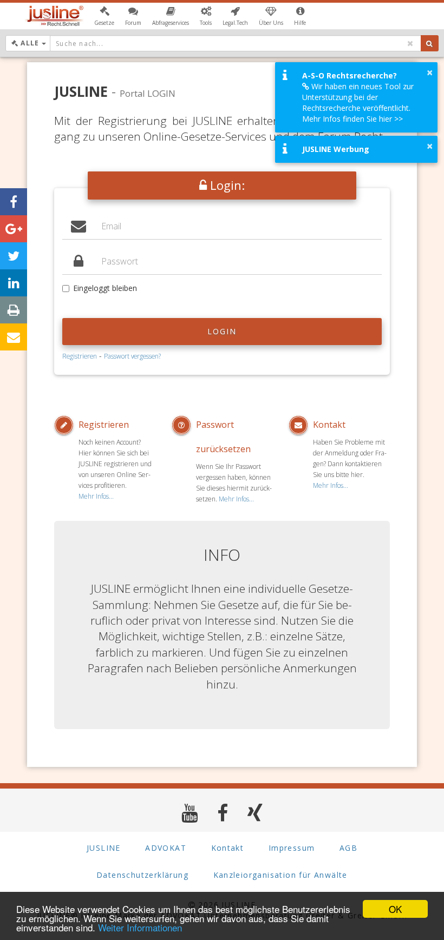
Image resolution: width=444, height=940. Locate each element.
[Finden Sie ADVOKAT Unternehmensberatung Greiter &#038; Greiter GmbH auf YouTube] (189, 812)
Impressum (292, 848)
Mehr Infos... (96, 496)
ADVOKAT (165, 848)
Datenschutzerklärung (142, 875)
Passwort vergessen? (132, 356)
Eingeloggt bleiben (105, 288)
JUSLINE (104, 848)
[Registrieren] (66, 425)
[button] (104, 16)
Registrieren (79, 356)
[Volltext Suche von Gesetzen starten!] (430, 43)
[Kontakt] (301, 425)
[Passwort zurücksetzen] (184, 425)
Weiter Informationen (140, 927)
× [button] (430, 72)
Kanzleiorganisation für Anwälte (280, 875)
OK (395, 909)
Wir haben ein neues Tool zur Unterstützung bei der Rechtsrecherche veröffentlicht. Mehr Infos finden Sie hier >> (358, 102)
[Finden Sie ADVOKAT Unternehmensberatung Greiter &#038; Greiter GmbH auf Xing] (255, 812)
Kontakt (329, 425)
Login (222, 331)
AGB (348, 848)
